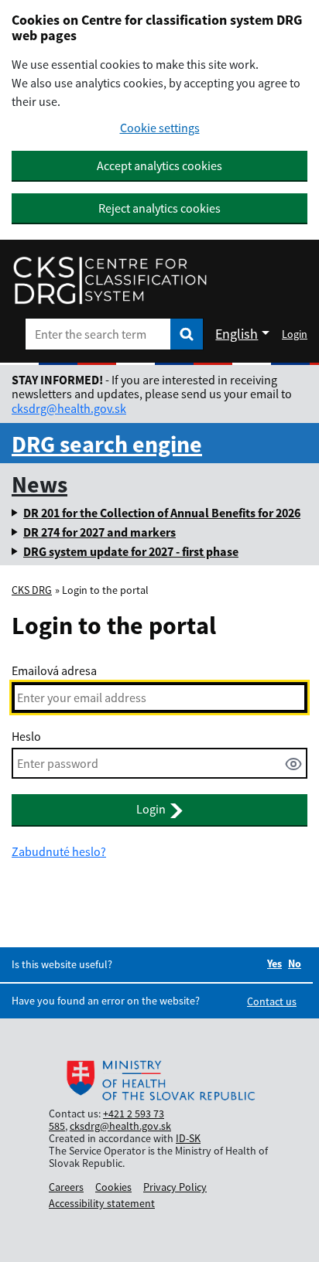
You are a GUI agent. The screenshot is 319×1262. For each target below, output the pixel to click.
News (39, 484)
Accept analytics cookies (159, 165)
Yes (274, 963)
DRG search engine (107, 443)
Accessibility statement (102, 1203)
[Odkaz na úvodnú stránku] (110, 280)
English (236, 334)
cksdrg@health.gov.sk (69, 408)
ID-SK (188, 1138)
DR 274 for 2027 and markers (99, 532)
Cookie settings (160, 128)
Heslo (26, 736)
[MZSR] (159, 1081)
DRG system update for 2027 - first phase (130, 551)
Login (294, 334)
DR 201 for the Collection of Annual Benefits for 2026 (161, 512)
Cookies (113, 1187)
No (294, 963)
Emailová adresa (54, 670)
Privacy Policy (175, 1187)
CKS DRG (32, 590)
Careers (66, 1187)
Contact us (272, 1001)
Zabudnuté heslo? (59, 851)
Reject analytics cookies (159, 208)
